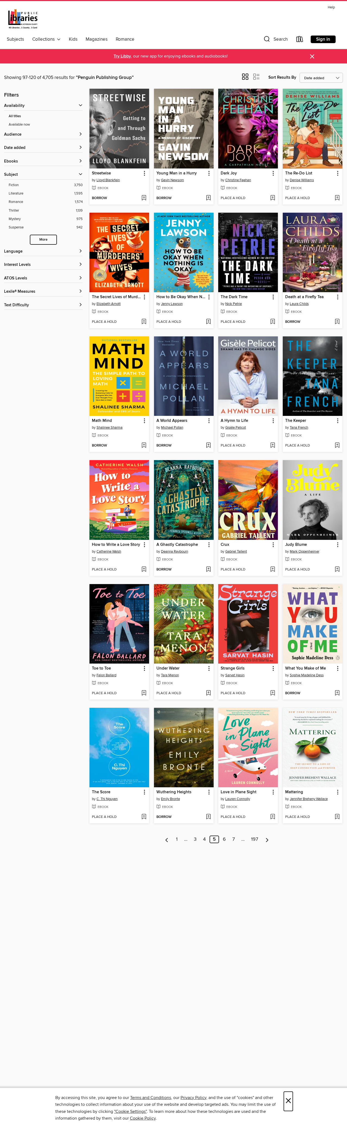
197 (254, 839)
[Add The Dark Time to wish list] (272, 322)
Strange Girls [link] (233, 668)
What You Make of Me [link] (305, 668)
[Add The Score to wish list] (143, 817)
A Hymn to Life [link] (234, 420)
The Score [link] (101, 792)
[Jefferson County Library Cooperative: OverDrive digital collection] (23, 19)
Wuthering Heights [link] (173, 792)
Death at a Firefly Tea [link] (304, 297)
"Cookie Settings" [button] (130, 1111)
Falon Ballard (106, 675)
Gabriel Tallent (236, 551)
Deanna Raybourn (174, 551)
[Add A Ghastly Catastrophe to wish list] (208, 569)
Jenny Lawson (172, 304)
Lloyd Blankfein (108, 180)
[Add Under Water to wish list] (208, 693)
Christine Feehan (238, 180)
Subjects (15, 39)
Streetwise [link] (101, 173)
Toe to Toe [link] (101, 668)
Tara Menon (170, 675)
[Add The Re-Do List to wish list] (337, 198)
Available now (19, 124)
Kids (73, 39)
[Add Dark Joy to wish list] (272, 198)
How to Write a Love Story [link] (116, 544)
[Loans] (300, 40)
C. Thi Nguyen (107, 799)
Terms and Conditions (150, 1097)
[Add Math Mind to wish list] (143, 445)
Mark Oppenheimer (304, 551)
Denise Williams (302, 180)
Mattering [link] (294, 792)
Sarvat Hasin (235, 675)
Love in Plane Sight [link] (238, 792)
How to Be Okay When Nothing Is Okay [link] (181, 297)
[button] (275, 40)
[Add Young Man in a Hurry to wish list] (208, 198)
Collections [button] (44, 39)
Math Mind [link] (102, 420)
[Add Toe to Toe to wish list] (143, 693)
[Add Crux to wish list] (272, 569)
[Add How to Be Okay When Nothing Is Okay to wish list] (208, 322)
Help (331, 7)
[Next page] (267, 839)
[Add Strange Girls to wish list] (272, 693)
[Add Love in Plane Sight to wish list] (272, 817)
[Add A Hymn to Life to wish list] (272, 445)
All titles (15, 116)
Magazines (97, 39)
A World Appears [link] (171, 420)
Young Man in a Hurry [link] (176, 173)
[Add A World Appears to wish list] (208, 445)
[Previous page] (167, 839)
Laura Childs (299, 304)
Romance (125, 39)
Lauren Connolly (237, 799)
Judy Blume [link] (296, 544)
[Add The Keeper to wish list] (337, 445)
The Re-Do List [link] (298, 173)
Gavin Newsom (172, 180)
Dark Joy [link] (229, 173)
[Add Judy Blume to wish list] (337, 569)
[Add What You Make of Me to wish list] (337, 693)
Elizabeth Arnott (109, 304)
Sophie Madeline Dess (307, 675)
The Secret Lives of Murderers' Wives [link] (117, 297)
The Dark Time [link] (234, 297)
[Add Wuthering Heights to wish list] (208, 817)
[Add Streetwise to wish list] (143, 198)
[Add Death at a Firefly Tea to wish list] (337, 322)
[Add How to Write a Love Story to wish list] (143, 569)
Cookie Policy (143, 1118)
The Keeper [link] (295, 420)
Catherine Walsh (109, 551)
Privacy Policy (193, 1097)
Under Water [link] (167, 668)
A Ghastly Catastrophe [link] (177, 544)
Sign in (323, 39)
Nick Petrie (233, 304)
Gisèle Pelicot (235, 427)
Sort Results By (282, 77)
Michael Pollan (172, 427)
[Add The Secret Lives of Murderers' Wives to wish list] (143, 322)
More (43, 239)
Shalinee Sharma (110, 427)
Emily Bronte (170, 799)
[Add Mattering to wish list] (337, 817)
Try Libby (122, 56)
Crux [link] (225, 544)
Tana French (299, 427)
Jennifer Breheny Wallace (309, 799)
